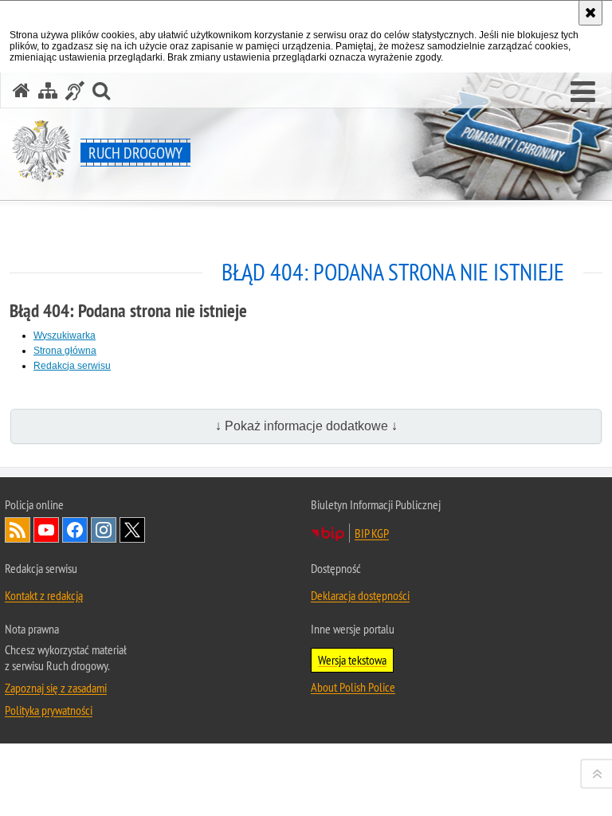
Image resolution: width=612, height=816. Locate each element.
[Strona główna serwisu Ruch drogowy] (21, 90)
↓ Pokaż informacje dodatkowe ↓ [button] (306, 426)
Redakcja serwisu (72, 365)
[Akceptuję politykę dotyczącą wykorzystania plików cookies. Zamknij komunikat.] (590, 13)
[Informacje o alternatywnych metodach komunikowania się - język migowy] (74, 90)
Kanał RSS (17, 530)
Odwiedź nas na (46, 530)
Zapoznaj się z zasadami (56, 688)
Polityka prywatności (48, 710)
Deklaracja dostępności (360, 595)
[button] (583, 92)
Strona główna (64, 350)
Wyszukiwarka (64, 335)
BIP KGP (372, 533)
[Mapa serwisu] (47, 90)
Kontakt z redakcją (44, 595)
